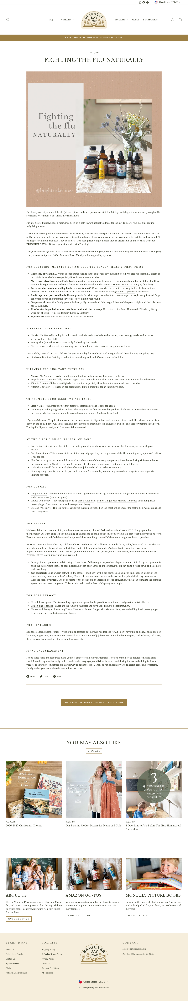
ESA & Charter (150, 19)
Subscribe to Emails (14, 954)
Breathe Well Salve (41, 507)
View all (94, 751)
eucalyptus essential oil (123, 562)
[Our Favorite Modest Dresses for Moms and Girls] (94, 789)
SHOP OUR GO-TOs (80, 915)
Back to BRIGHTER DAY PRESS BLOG (96, 702)
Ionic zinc (36, 467)
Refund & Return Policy (52, 954)
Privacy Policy (48, 959)
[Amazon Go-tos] (94, 874)
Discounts (46, 963)
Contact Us (10, 959)
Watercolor (66, 19)
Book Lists (120, 19)
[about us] (34, 874)
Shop (51, 19)
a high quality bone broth (54, 471)
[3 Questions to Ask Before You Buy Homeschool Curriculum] (154, 789)
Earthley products (38, 237)
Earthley (83, 244)
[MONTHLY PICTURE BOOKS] (154, 874)
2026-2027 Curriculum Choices (24, 825)
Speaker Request (13, 963)
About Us (10, 949)
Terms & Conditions (50, 968)
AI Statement (47, 973)
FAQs (8, 968)
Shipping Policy (48, 949)
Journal (135, 19)
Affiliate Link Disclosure (16, 973)
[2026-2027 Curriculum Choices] (34, 789)
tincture (56, 460)
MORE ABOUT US (18, 919)
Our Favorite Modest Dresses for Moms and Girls (93, 825)
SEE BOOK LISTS (138, 915)
